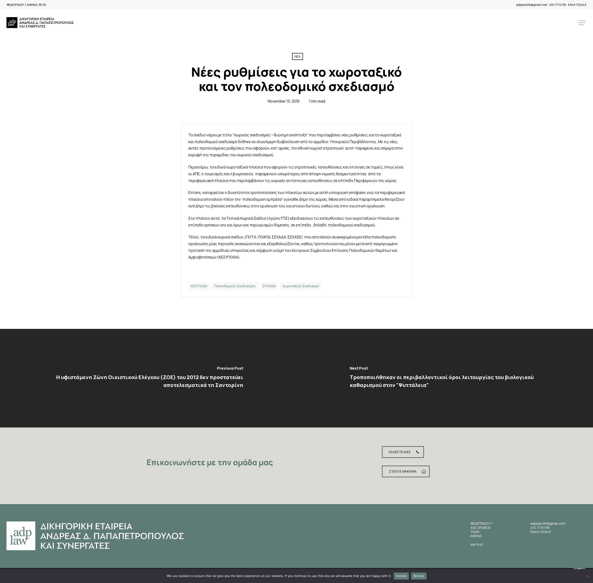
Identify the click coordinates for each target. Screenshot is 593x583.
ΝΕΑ (297, 56)
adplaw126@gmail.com (531, 5)
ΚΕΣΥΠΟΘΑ (199, 286)
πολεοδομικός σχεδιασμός (235, 286)
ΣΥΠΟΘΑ (269, 286)
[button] (583, 22)
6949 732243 (577, 5)
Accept (401, 576)
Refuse (418, 576)
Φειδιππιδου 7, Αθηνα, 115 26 (26, 5)
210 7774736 (557, 5)
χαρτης (476, 544)
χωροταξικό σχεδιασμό (301, 286)
